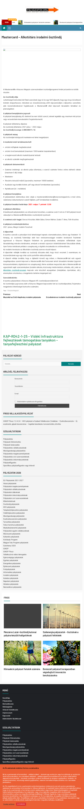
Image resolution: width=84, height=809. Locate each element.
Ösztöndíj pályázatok (11, 504)
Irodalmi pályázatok (10, 575)
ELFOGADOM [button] (21, 804)
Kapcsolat (6, 716)
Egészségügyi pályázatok (13, 557)
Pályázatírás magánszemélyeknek (16, 454)
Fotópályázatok (9, 569)
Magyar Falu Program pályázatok (15, 543)
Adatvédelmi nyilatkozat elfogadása (29, 401)
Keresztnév (19, 379)
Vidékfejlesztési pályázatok (14, 513)
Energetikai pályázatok (12, 563)
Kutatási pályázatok (10, 578)
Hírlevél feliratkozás (10, 710)
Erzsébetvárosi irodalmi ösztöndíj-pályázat (63, 295)
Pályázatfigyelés (9, 463)
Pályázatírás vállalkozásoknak (14, 448)
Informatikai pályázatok (12, 572)
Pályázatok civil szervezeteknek (15, 498)
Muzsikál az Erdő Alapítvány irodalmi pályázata (22, 295)
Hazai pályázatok (9, 483)
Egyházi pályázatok (10, 560)
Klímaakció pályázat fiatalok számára (22, 669)
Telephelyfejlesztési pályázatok (15, 510)
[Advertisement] (42, 316)
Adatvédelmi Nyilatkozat (12, 719)
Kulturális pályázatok (11, 537)
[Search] (80, 28)
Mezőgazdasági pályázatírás (14, 451)
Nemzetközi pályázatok (12, 587)
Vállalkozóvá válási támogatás (14, 554)
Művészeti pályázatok (11, 534)
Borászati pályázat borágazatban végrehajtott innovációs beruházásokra (59, 672)
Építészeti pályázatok (11, 566)
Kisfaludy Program (10, 540)
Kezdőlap (6, 698)
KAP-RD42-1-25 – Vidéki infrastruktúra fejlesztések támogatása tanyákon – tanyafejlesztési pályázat (33, 340)
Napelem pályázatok (11, 581)
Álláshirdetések (9, 501)
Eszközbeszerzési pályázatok (15, 519)
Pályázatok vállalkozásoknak (14, 489)
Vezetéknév (19, 386)
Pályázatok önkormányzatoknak (15, 495)
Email (16, 394)
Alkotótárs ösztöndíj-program (14, 270)
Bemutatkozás (8, 704)
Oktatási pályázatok (10, 584)
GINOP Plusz (8, 552)
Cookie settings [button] (8, 804)
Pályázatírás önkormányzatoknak (15, 460)
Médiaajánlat (7, 707)
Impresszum (7, 713)
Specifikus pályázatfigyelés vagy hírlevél (19, 466)
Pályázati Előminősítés (12, 442)
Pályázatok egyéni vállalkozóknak (16, 531)
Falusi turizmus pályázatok (13, 525)
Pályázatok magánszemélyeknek (16, 486)
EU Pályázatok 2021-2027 (13, 480)
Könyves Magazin (13, 290)
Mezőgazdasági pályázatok (13, 516)
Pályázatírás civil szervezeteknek (16, 457)
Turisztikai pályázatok (11, 522)
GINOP (6, 549)
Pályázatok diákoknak (11, 492)
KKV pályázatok (9, 507)
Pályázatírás (8, 439)
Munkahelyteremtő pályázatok (14, 528)
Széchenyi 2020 (9, 546)
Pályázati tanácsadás (11, 445)
